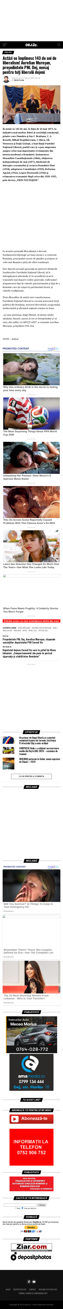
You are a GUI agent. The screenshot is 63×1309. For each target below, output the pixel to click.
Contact (32, 1289)
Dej (55, 628)
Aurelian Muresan (42, 628)
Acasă (8, 1289)
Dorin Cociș (19, 80)
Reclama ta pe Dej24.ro (48, 1289)
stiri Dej (44, 631)
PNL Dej (33, 631)
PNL (25, 631)
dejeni (18, 631)
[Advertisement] (31, 20)
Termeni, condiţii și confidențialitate (32, 1293)
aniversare (24, 628)
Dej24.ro (8, 631)
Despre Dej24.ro (19, 1289)
